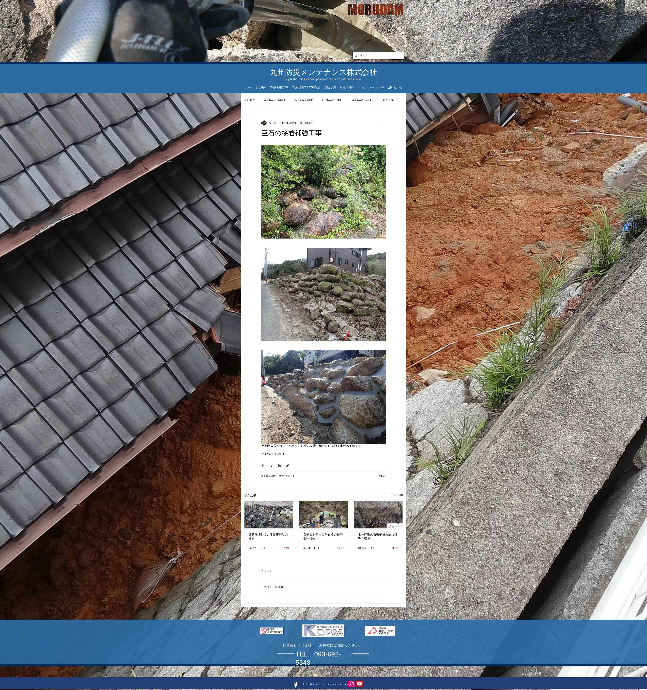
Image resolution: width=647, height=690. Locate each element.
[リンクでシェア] (287, 465)
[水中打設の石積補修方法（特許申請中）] (378, 514)
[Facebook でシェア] (262, 465)
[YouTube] (359, 684)
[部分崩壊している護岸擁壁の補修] (268, 514)
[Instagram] (351, 684)
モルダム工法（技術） (304, 100)
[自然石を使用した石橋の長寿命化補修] (323, 514)
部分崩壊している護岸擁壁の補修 (268, 536)
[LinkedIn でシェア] (279, 465)
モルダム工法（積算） (332, 100)
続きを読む (388, 100)
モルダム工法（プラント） (363, 100)
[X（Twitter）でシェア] (271, 465)
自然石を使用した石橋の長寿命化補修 (323, 536)
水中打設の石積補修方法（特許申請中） (377, 536)
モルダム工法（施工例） (274, 100)
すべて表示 (397, 494)
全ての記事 (249, 100)
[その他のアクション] (384, 123)
